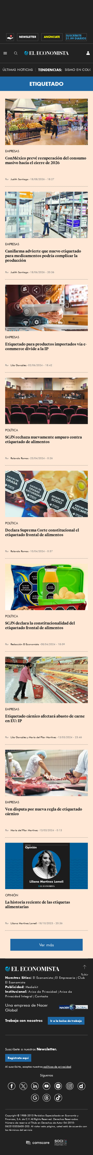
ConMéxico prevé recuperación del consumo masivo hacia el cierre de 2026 (46, 160)
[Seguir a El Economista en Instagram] (70, 1086)
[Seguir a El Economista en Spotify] (58, 1086)
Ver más (46, 944)
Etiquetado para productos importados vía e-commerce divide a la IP (46, 346)
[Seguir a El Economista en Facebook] (11, 1086)
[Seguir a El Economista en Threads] (46, 1097)
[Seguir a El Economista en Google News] (35, 1097)
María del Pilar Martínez (42, 737)
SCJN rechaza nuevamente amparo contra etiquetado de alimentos (44, 439)
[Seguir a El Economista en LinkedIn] (35, 1086)
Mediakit (32, 987)
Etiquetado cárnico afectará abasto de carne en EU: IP (45, 718)
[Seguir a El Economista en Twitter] (23, 1086)
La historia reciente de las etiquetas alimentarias (38, 904)
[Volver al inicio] (46, 968)
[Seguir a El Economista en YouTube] (46, 1086)
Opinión (11, 895)
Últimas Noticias (18, 70)
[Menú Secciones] (5, 53)
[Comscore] (37, 1143)
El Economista (43, 978)
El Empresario (65, 978)
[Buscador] (16, 53)
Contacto (41, 996)
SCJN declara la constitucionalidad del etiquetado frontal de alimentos (40, 625)
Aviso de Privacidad (42, 991)
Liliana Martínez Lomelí (24, 923)
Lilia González (18, 365)
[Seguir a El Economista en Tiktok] (58, 1097)
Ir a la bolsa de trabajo (66, 1021)
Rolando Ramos (19, 458)
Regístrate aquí (18, 1058)
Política (11, 430)
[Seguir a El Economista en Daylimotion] (81, 1086)
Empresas (12, 151)
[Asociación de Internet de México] (61, 1143)
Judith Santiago (19, 179)
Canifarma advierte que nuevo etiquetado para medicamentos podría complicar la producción (43, 256)
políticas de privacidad (57, 1066)
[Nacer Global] (73, 1007)
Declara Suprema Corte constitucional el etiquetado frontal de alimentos (42, 532)
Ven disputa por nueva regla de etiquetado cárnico (44, 811)
